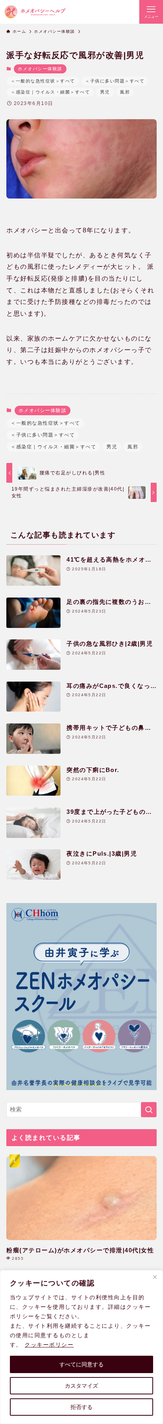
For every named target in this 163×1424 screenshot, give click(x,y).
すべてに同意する (81, 1364)
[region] (81, 1347)
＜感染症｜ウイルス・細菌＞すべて (50, 92)
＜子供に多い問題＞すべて (114, 81)
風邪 (125, 92)
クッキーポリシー (49, 1345)
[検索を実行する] (149, 1110)
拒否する (81, 1407)
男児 (105, 92)
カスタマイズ (81, 1386)
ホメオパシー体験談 (40, 68)
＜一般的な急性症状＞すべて (43, 81)
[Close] (154, 1277)
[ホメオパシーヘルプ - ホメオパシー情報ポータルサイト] (34, 12)
